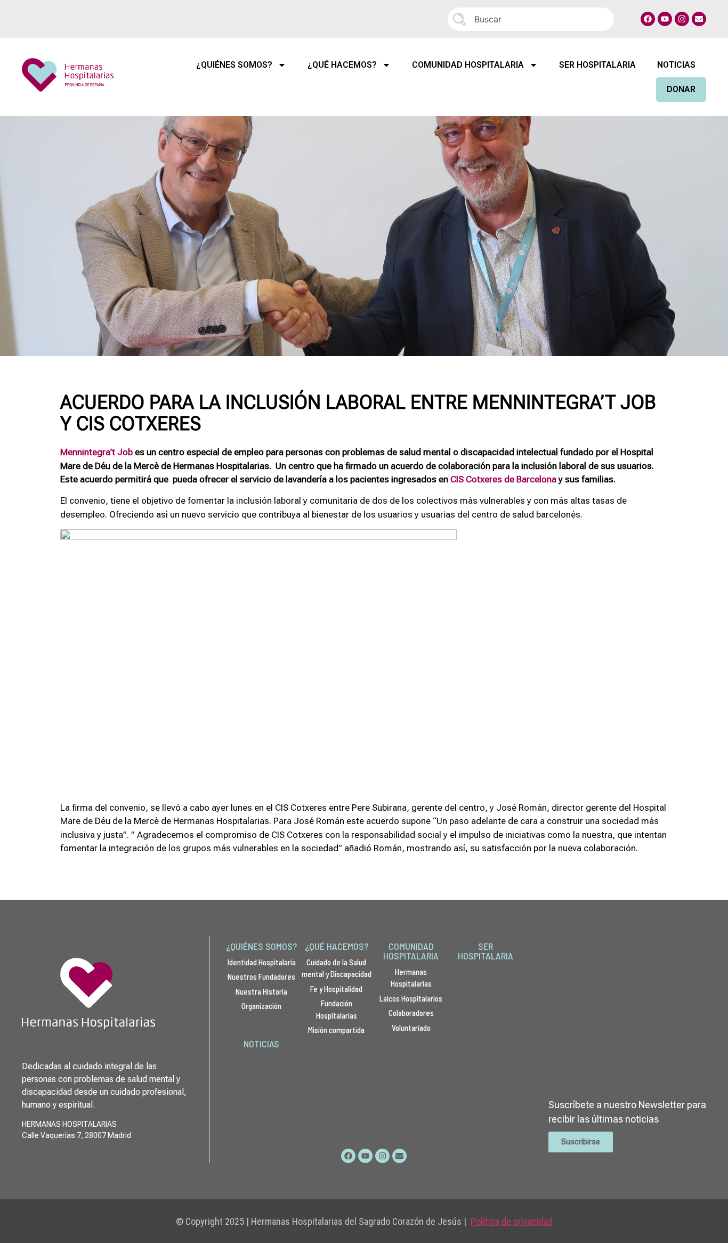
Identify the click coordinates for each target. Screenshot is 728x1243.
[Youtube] (665, 19)
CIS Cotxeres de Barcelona (503, 479)
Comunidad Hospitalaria (468, 65)
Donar (681, 89)
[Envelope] (699, 19)
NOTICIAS (261, 1044)
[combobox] (531, 19)
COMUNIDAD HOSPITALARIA (411, 951)
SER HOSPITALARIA (485, 951)
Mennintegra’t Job (96, 452)
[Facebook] (648, 19)
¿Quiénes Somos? (234, 65)
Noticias (676, 65)
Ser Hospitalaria (597, 65)
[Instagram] (682, 19)
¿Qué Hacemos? (342, 65)
